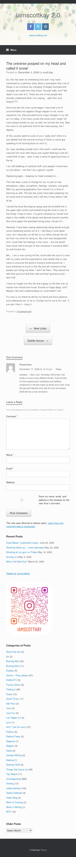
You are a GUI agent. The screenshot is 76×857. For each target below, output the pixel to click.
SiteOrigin (35, 849)
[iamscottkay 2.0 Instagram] (45, 26)
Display (10, 670)
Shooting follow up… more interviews (25, 547)
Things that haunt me (17, 769)
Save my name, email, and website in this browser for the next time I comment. (54, 500)
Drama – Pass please (17, 675)
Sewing (10, 760)
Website (10, 482)
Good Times (12, 698)
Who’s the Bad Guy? (16, 561)
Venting (10, 783)
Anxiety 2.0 (12, 557)
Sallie (9, 750)
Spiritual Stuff (13, 764)
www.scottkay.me (38, 35)
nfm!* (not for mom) (16, 727)
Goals (9, 694)
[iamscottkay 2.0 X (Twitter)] (38, 26)
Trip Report (11, 774)
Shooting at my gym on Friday (21, 552)
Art (7, 656)
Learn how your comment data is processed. (34, 524)
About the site (13, 651)
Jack (8, 708)
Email (10, 468)
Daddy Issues (38, 340)
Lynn (8, 722)
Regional (10, 741)
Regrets (10, 745)
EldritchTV (11, 680)
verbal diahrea (13, 788)
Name (10, 454)
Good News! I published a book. (22, 542)
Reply (59, 369)
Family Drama (13, 684)
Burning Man (12, 661)
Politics (10, 731)
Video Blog (11, 797)
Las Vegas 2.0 (13, 717)
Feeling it (11, 689)
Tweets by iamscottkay (18, 573)
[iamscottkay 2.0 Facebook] (30, 26)
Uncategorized (24, 311)
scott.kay (48, 72)
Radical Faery (13, 736)
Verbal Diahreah (14, 793)
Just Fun (10, 713)
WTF (8, 811)
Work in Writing (14, 807)
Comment (12, 416)
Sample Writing (14, 755)
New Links (38, 328)
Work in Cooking (14, 802)
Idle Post (10, 703)
